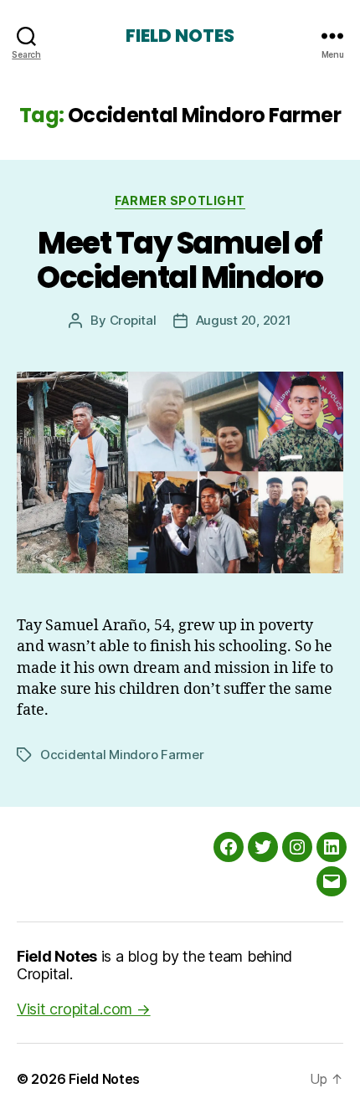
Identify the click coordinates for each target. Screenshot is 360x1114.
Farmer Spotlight (179, 200)
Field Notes (180, 35)
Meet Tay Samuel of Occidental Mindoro (179, 260)
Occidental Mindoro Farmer (122, 754)
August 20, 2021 (243, 320)
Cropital (133, 320)
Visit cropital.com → (84, 1009)
